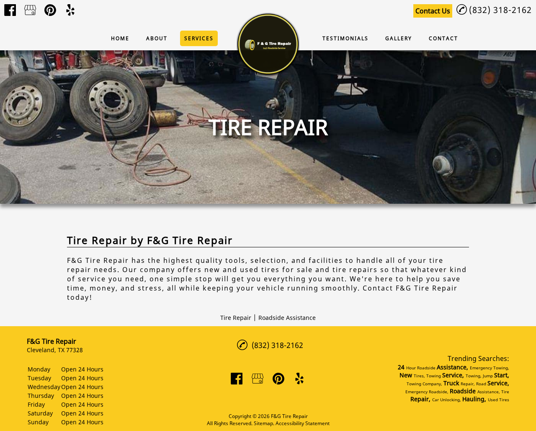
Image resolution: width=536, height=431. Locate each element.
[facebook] (10, 10)
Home (120, 38)
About (157, 38)
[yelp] (70, 10)
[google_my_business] (30, 10)
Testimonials (345, 38)
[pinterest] (50, 10)
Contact (443, 38)
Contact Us (432, 11)
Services (199, 38)
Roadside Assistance (287, 318)
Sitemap (263, 423)
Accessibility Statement (303, 423)
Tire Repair (235, 318)
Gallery (398, 38)
